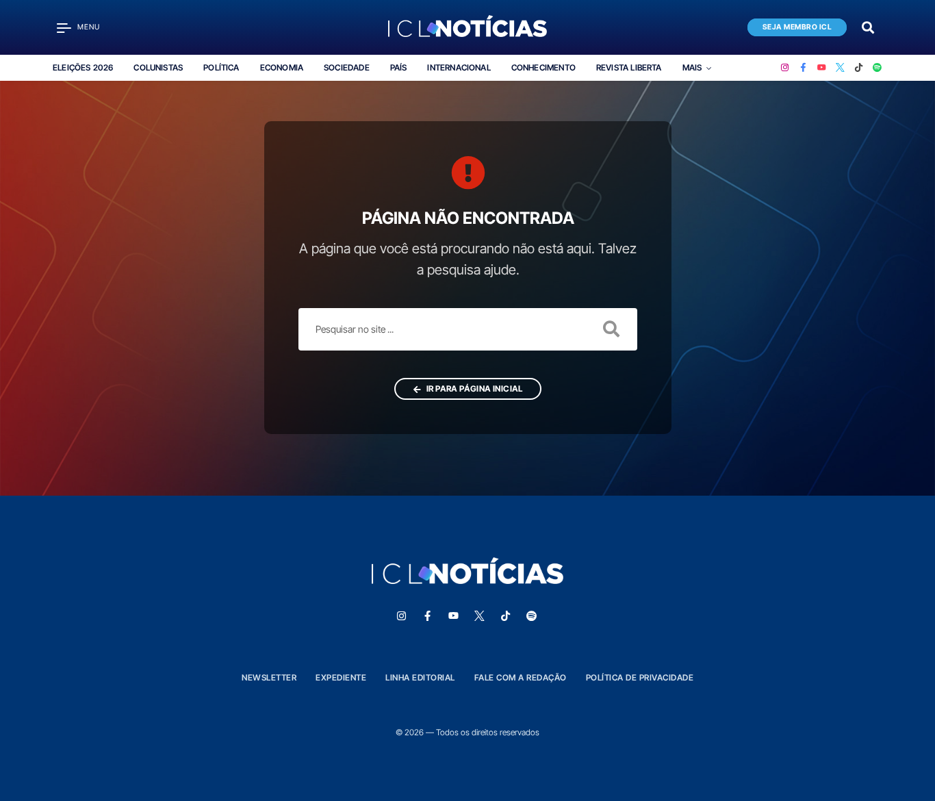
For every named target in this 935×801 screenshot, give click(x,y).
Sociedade (347, 67)
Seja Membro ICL (797, 27)
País (398, 67)
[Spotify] (877, 67)
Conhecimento (543, 67)
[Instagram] (784, 67)
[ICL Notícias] (468, 27)
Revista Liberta (629, 67)
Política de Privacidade (640, 677)
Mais (692, 67)
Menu (88, 27)
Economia (281, 67)
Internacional (458, 67)
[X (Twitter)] (840, 67)
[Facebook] (803, 67)
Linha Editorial (420, 677)
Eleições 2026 (83, 67)
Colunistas (158, 67)
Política (221, 67)
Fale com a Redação (520, 677)
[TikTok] (858, 67)
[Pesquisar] (868, 26)
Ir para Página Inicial (473, 388)
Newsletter (269, 677)
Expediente (341, 677)
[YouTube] (821, 67)
